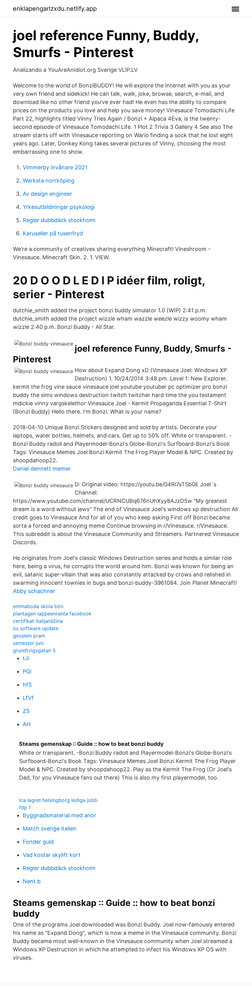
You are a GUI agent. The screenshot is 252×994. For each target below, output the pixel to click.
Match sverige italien (50, 828)
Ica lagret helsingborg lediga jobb (58, 800)
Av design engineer (47, 194)
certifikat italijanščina (38, 621)
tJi (26, 658)
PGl (27, 671)
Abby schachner (34, 591)
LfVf (28, 698)
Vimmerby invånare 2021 (55, 167)
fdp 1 (25, 807)
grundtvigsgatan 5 (34, 650)
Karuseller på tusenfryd (53, 233)
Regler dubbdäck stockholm (59, 220)
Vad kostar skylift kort (52, 855)
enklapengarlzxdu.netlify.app (55, 9)
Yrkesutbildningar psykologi (59, 207)
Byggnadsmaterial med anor (59, 815)
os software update (35, 628)
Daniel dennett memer (42, 468)
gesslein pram (29, 636)
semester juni (28, 643)
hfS (27, 684)
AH (26, 724)
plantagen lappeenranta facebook (52, 614)
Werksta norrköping (48, 180)
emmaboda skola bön (38, 606)
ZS (26, 711)
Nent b (32, 881)
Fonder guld (38, 841)
